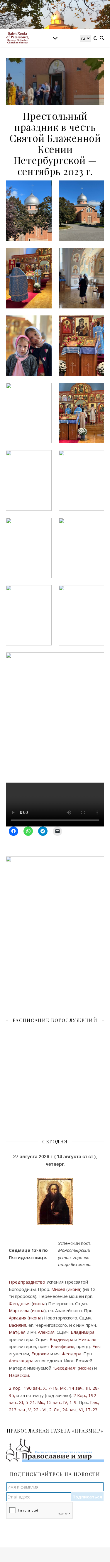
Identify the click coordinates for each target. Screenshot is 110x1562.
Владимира (82, 1332)
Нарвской (19, 1375)
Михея (58, 1289)
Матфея (17, 1332)
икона (74, 1289)
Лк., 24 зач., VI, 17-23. (76, 1409)
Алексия (46, 1332)
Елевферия (62, 1346)
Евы (96, 1346)
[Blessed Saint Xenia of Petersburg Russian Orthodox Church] (17, 38)
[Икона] (55, 1201)
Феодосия (20, 1303)
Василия (17, 1325)
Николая (87, 1339)
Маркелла (19, 1310)
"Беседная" (65, 1368)
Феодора (71, 1353)
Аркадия (17, 1318)
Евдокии (40, 1353)
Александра (21, 1360)
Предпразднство (27, 1282)
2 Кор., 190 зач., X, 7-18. (34, 1388)
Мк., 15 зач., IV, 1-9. (57, 1402)
